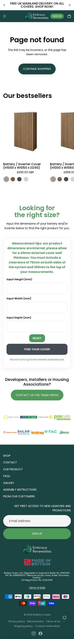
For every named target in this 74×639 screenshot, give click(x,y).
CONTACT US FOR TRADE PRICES (37, 395)
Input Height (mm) (19, 279)
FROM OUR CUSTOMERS (19, 496)
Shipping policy (23, 626)
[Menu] (4, 16)
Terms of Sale (37, 587)
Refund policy (35, 621)
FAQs (6, 476)
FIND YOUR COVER (37, 349)
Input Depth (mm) (19, 318)
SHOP (6, 456)
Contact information (47, 626)
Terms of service (56, 621)
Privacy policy (16, 621)
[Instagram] (33, 633)
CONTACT (10, 462)
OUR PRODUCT (13, 469)
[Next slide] (69, 5)
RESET (37, 338)
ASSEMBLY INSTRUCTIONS (20, 490)
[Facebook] (40, 633)
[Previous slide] (4, 5)
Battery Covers (42, 614)
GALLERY (8, 483)
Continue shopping (37, 69)
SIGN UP (37, 534)
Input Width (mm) (19, 298)
